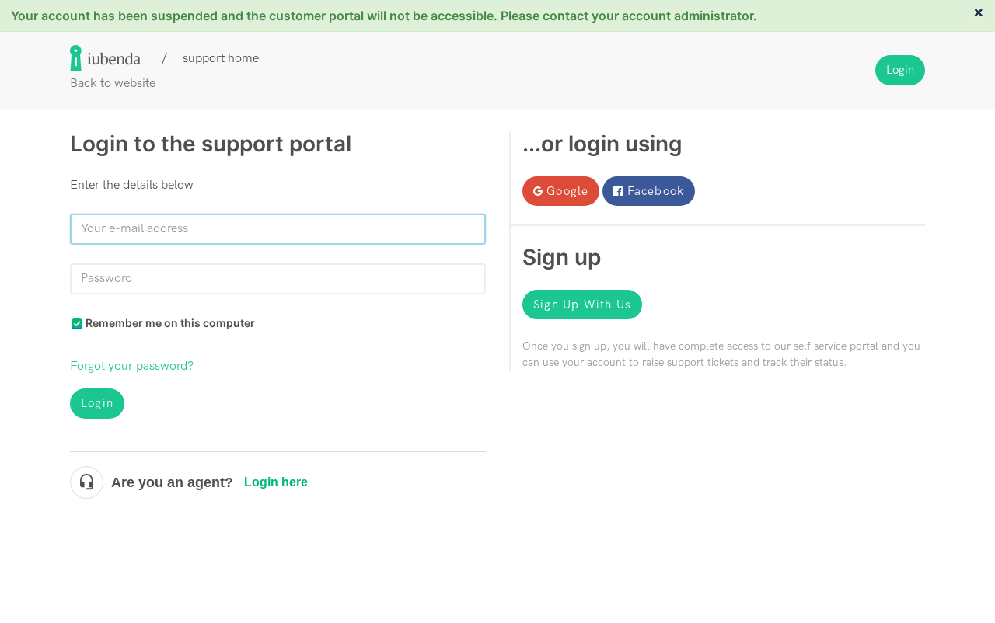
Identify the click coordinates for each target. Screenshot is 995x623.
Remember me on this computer (170, 322)
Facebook (656, 191)
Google (567, 191)
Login (97, 403)
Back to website (112, 83)
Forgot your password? (132, 366)
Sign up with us (582, 305)
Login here (276, 482)
